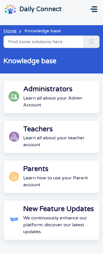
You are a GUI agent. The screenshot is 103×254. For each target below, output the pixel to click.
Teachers (38, 129)
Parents (35, 169)
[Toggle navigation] (94, 9)
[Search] (91, 41)
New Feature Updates (58, 209)
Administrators (47, 89)
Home (10, 31)
